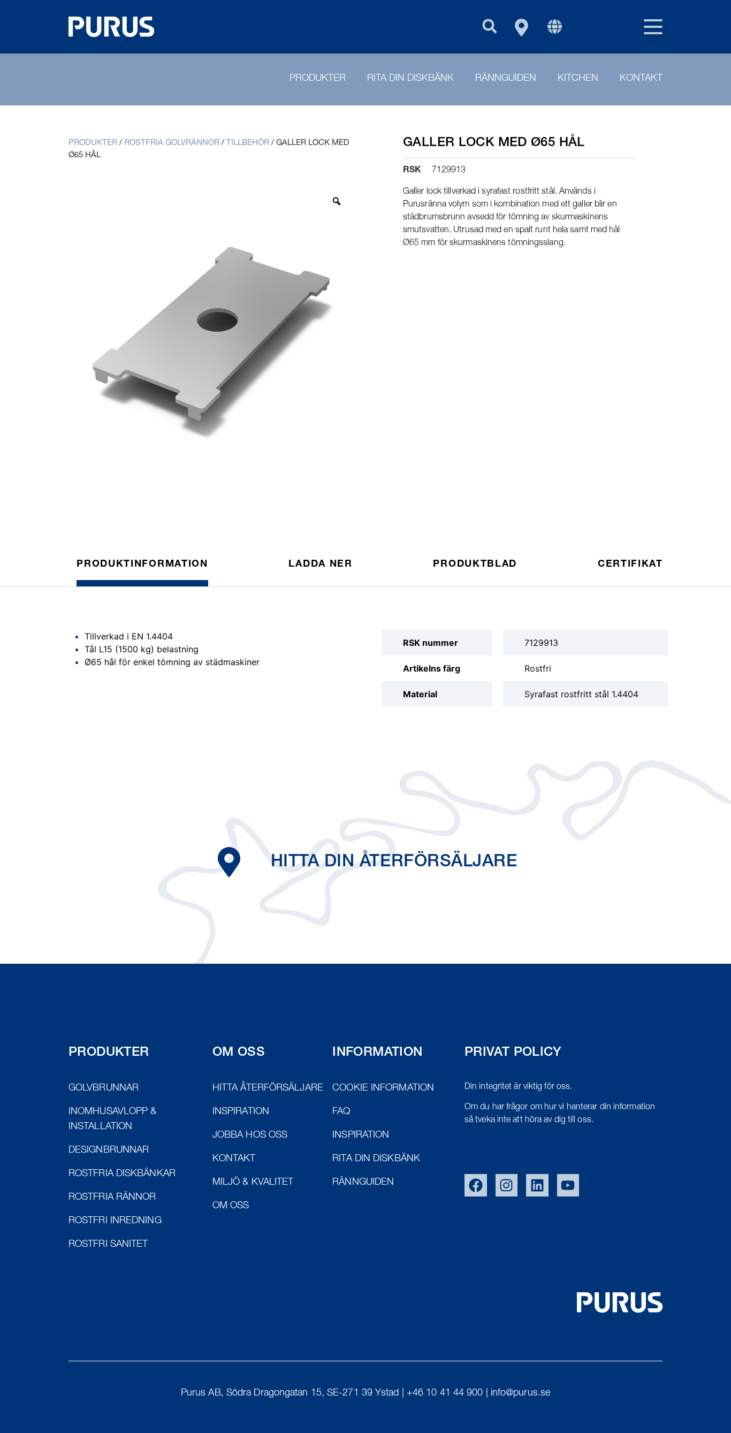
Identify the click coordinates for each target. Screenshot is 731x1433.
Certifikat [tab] (630, 564)
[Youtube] (568, 1185)
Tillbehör (247, 143)
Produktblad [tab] (475, 564)
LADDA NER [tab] (320, 564)
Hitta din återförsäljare (394, 862)
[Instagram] (507, 1185)
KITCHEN (578, 78)
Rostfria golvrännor (171, 143)
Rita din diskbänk (410, 78)
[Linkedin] (537, 1185)
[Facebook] (476, 1185)
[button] (489, 26)
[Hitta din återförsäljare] (229, 862)
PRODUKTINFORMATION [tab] (142, 564)
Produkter (318, 78)
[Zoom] (336, 201)
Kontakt (641, 78)
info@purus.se (520, 1393)
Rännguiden (505, 78)
